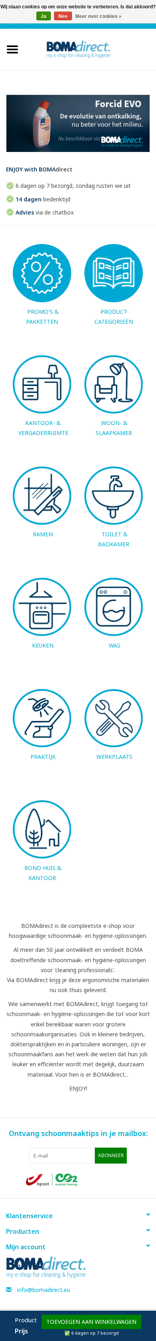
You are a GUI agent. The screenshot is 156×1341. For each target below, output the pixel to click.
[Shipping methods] (52, 1179)
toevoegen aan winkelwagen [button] (91, 1321)
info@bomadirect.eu (43, 1290)
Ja (43, 16)
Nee (63, 16)
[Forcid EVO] (78, 123)
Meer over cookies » (98, 16)
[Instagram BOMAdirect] (123, 1180)
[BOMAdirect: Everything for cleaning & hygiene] (90, 49)
